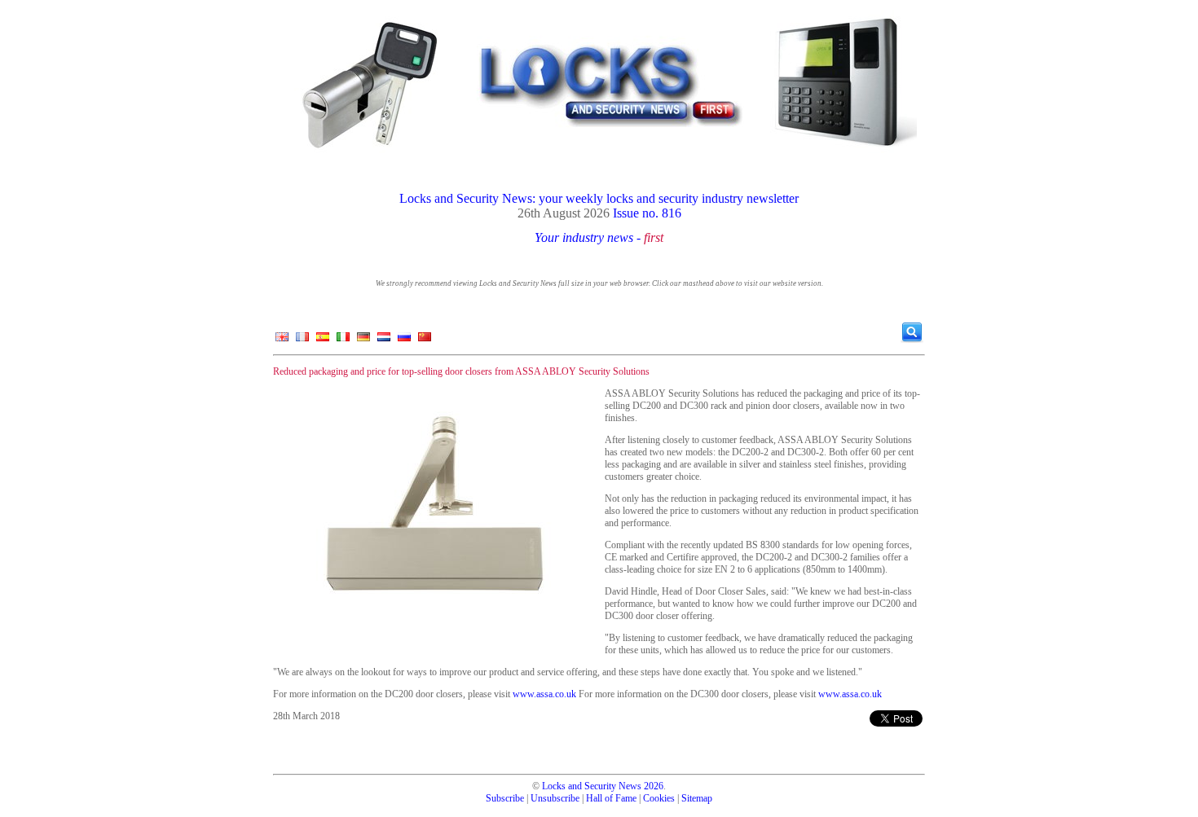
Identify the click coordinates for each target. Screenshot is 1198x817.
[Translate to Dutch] (384, 340)
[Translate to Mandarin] (425, 340)
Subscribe (505, 798)
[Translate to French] (302, 340)
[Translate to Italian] (343, 340)
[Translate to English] (282, 340)
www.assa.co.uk (544, 694)
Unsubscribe (555, 798)
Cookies (659, 798)
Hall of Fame (611, 798)
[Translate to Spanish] (323, 340)
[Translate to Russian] (404, 340)
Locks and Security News (591, 786)
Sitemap (696, 798)
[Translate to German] (363, 340)
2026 (653, 786)
